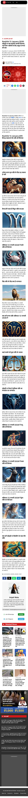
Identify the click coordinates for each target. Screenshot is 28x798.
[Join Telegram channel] (18, 86)
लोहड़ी (12, 117)
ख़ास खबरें (10, 38)
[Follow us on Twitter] (23, 86)
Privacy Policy (23, 793)
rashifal (12, 574)
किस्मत (20, 117)
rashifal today (18, 574)
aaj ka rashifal (6, 574)
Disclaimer (16, 793)
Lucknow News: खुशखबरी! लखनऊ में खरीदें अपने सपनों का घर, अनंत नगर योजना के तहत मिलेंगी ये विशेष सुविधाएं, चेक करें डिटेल (13, 735)
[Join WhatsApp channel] (15, 86)
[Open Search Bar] (13, 2)
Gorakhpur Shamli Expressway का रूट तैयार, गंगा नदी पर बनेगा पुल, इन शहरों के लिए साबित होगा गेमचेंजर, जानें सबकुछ (7, 682)
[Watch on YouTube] (21, 86)
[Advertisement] (14, 22)
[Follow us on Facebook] (12, 86)
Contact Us (10, 793)
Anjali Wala (9, 62)
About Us (4, 793)
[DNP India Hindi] (6, 2)
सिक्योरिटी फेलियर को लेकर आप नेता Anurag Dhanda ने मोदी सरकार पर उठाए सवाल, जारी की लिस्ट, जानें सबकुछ (20, 682)
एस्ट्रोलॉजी (6, 38)
